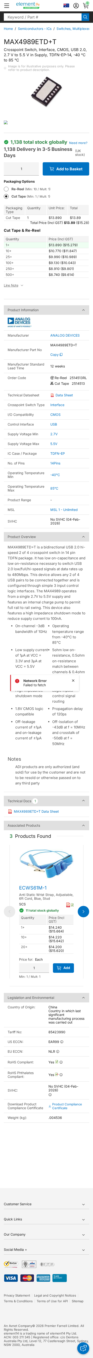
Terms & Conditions (18, 1301)
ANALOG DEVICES (65, 335)
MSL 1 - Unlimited (64, 510)
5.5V (53, 444)
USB (53, 424)
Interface (57, 405)
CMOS (55, 414)
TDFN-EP (57, 453)
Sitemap (77, 1301)
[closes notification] (73, 680)
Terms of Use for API (52, 1301)
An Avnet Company (18, 1326)
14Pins (55, 463)
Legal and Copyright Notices (55, 1295)
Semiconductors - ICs (35, 29)
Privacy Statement (17, 1295)
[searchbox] (43, 17)
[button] (7, 5)
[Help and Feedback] (83, 1348)
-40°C (55, 475)
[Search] (85, 17)
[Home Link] (36, 5)
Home (8, 29)
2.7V (54, 434)
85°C (54, 488)
